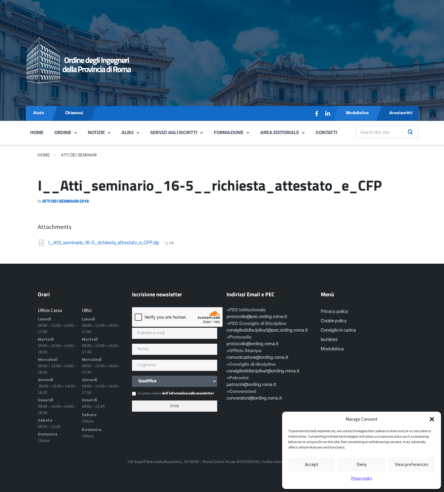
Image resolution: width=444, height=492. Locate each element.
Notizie (96, 133)
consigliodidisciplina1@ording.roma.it (263, 371)
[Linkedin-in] (327, 113)
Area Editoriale (279, 133)
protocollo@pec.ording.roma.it (257, 317)
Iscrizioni (329, 340)
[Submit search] (410, 132)
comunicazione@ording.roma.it (257, 357)
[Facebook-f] (316, 113)
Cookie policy (334, 321)
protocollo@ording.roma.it (253, 344)
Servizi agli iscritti (173, 133)
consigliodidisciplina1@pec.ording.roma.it (267, 330)
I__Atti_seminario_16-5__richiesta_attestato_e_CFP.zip (104, 243)
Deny (362, 464)
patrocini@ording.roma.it (251, 385)
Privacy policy (361, 479)
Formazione (228, 133)
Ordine (62, 133)
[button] (432, 419)
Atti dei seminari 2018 (65, 201)
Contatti (326, 133)
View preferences (411, 464)
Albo (127, 133)
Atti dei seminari (79, 155)
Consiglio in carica (338, 330)
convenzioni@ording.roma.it (254, 398)
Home (36, 133)
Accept (311, 464)
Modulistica (332, 349)
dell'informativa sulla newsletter (188, 393)
